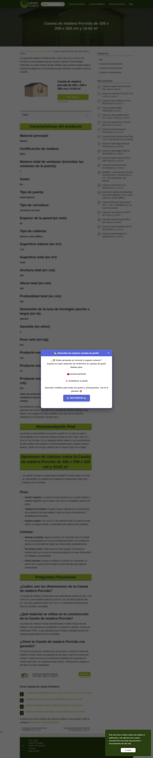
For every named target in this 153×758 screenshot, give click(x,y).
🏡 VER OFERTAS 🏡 (76, 398)
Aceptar (128, 750)
